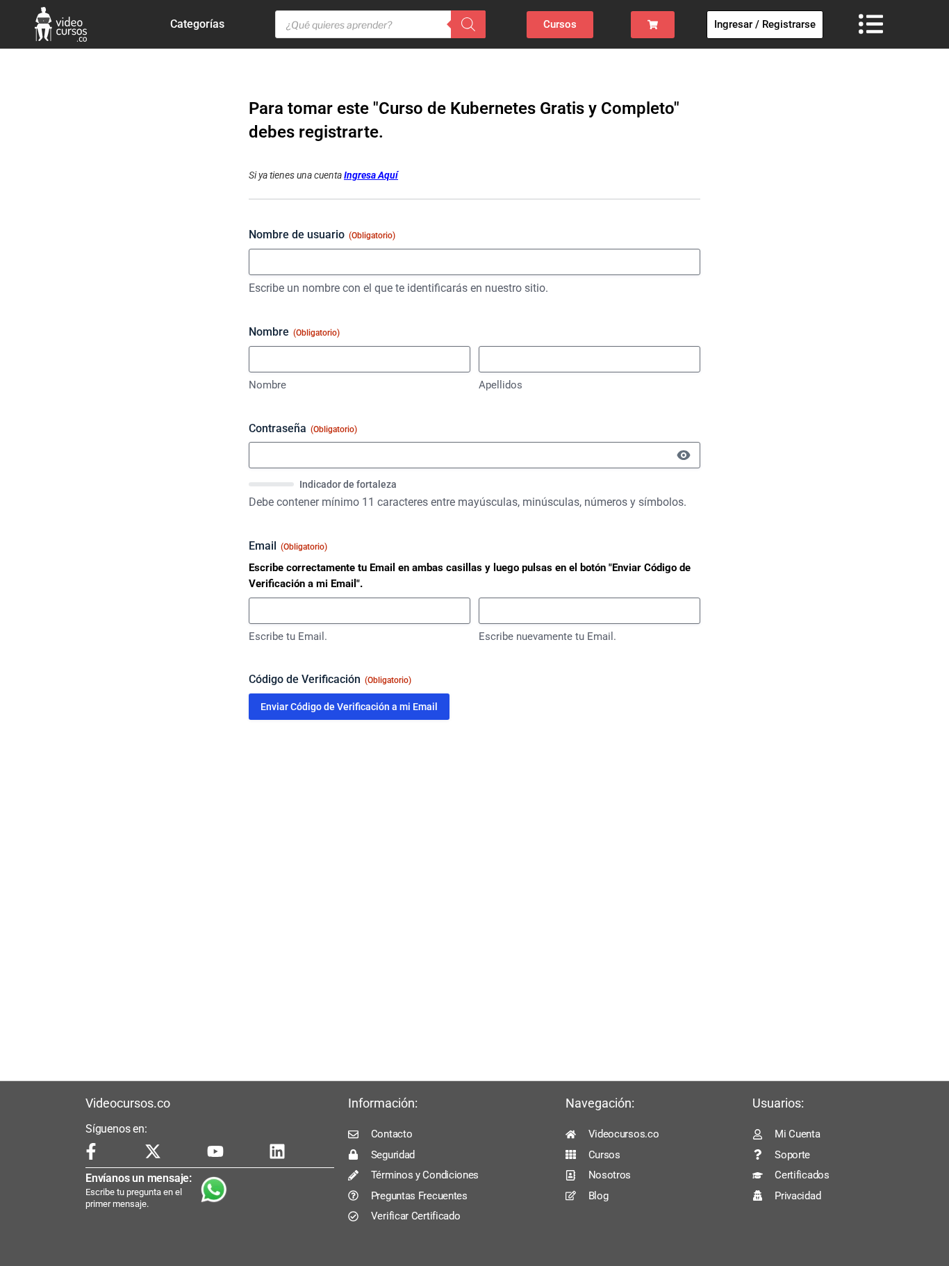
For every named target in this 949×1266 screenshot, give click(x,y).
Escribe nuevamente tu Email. (547, 636)
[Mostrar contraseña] (683, 455)
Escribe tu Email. (288, 636)
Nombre (267, 385)
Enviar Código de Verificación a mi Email (349, 706)
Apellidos (500, 385)
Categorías (197, 24)
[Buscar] (468, 24)
